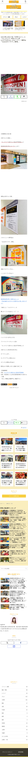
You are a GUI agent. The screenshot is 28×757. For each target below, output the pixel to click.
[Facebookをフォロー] (20, 642)
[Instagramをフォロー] (14, 646)
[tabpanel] (7, 25)
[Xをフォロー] (7, 642)
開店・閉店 (4, 384)
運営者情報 (20, 752)
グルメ (10, 384)
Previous (1, 25)
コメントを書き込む (14, 496)
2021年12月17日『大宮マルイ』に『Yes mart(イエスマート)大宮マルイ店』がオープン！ (14, 301)
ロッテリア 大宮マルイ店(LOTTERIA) (14, 372)
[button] (26, 568)
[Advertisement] (14, 58)
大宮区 (15, 384)
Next (27, 25)
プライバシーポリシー (7, 752)
